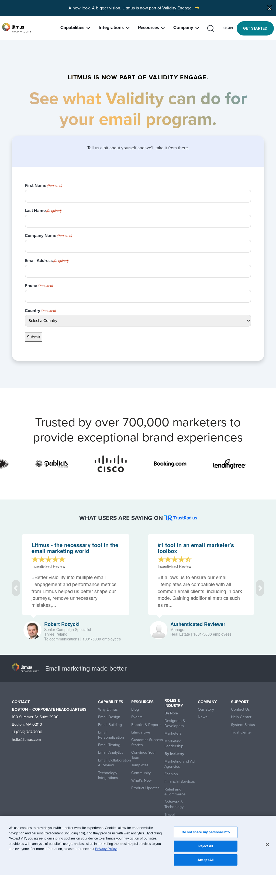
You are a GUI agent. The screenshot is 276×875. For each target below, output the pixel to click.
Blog (135, 709)
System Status (243, 724)
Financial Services (179, 781)
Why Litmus (108, 709)
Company (183, 27)
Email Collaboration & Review (114, 763)
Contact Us (240, 709)
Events (137, 717)
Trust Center (241, 732)
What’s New (141, 780)
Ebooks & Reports (146, 724)
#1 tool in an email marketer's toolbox (196, 548)
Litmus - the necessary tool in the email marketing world (75, 548)
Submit (33, 337)
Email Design (109, 717)
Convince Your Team (143, 755)
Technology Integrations (108, 775)
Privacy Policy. (106, 848)
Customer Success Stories (147, 742)
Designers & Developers (174, 723)
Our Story (206, 709)
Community (141, 772)
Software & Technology (174, 804)
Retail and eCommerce (174, 792)
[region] (138, 845)
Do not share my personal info (206, 832)
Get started (255, 28)
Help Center (241, 717)
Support (240, 701)
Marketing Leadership (173, 744)
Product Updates (145, 788)
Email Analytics (110, 752)
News (203, 717)
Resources (148, 27)
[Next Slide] (260, 588)
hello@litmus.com (26, 739)
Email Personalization (111, 735)
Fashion (171, 774)
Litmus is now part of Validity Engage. (157, 8)
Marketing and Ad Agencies (179, 764)
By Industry (174, 753)
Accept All (205, 859)
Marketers (173, 733)
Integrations (111, 27)
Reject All (205, 846)
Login (227, 28)
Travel (169, 814)
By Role (171, 713)
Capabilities (72, 27)
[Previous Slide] (16, 588)
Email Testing (109, 745)
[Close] (269, 7)
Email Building (110, 724)
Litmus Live (140, 732)
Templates (140, 765)
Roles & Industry (173, 703)
